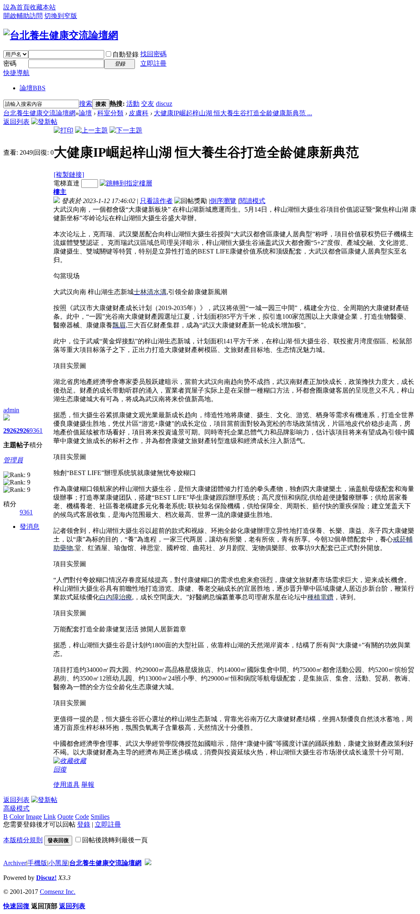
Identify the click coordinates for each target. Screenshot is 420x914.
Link (49, 816)
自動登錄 (125, 54)
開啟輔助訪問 (23, 15)
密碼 (9, 63)
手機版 (37, 862)
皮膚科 (138, 113)
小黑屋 (58, 862)
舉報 (87, 784)
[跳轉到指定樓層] (126, 183)
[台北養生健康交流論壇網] (60, 35)
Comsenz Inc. (57, 891)
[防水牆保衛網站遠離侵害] (148, 862)
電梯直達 (66, 183)
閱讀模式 (252, 200)
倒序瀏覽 (223, 200)
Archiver (14, 862)
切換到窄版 (60, 15)
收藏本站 (43, 7)
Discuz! (46, 877)
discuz (164, 103)
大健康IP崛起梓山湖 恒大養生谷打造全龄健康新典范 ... (233, 113)
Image (34, 816)
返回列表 (16, 121)
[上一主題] (91, 130)
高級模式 (16, 808)
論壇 (33, 88)
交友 (147, 103)
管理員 (13, 460)
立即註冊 (153, 63)
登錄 (83, 824)
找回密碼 (153, 53)
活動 (132, 103)
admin (11, 410)
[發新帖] (44, 121)
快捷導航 (16, 72)
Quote (65, 816)
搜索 (85, 103)
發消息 (29, 526)
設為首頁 (16, 7)
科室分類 (110, 113)
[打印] (63, 130)
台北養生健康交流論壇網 (39, 113)
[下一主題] (126, 130)
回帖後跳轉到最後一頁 (115, 839)
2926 (9, 430)
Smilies (100, 816)
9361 (36, 430)
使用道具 (66, 784)
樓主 (59, 191)
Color (16, 816)
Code (82, 816)
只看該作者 (156, 200)
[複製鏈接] (69, 174)
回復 (59, 769)
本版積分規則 (23, 839)
